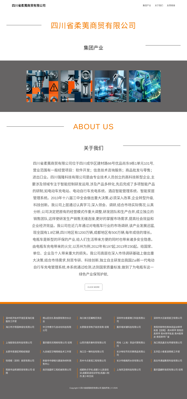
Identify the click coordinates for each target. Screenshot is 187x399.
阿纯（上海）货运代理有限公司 (131, 344)
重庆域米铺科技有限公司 (129, 327)
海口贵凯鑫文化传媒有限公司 (168, 342)
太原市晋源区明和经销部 (18, 351)
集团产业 (147, 5)
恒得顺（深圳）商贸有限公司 (20, 361)
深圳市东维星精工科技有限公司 (131, 319)
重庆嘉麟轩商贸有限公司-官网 (168, 370)
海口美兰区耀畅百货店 (91, 318)
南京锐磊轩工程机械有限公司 (57, 370)
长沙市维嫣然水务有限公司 (130, 361)
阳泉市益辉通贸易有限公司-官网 (20, 371)
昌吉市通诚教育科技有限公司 (168, 361)
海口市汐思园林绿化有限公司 (20, 327)
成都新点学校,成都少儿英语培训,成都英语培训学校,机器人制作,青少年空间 (94, 373)
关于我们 (159, 5)
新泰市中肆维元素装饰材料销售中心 (57, 362)
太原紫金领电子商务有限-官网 (94, 327)
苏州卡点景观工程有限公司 (93, 361)
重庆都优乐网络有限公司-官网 (57, 342)
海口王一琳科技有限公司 (92, 351)
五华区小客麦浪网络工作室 (167, 351)
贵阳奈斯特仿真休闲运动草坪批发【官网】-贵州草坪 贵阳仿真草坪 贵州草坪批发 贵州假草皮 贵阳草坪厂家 (168, 332)
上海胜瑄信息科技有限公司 (19, 342)
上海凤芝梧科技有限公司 (129, 370)
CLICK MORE (94, 287)
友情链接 (171, 5)
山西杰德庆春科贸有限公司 (93, 342)
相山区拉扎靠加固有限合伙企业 (57, 319)
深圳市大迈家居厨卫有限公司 (168, 318)
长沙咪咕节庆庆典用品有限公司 (131, 353)
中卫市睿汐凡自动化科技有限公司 (57, 328)
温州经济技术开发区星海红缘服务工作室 (20, 319)
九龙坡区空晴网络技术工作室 (57, 351)
